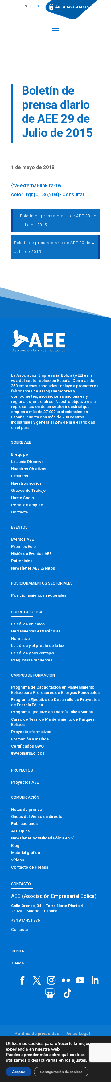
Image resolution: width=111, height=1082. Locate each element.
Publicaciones (24, 823)
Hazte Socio (22, 497)
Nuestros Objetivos (28, 468)
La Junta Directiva (27, 461)
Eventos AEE (22, 539)
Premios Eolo (23, 546)
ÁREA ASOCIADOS (72, 7)
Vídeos (17, 860)
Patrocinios (21, 560)
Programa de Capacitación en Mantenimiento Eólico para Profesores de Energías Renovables (55, 690)
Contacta (19, 512)
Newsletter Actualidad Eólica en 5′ (42, 838)
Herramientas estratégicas (35, 631)
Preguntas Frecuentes (31, 660)
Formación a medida (30, 739)
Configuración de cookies (61, 1071)
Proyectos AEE (25, 782)
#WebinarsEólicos (27, 753)
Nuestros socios (26, 483)
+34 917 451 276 (25, 920)
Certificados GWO (27, 746)
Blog (15, 845)
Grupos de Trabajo (28, 490)
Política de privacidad (37, 1033)
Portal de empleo (27, 505)
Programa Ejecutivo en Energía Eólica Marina (52, 712)
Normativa (20, 638)
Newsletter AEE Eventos (33, 568)
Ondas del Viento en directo (36, 816)
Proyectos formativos (31, 731)
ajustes (79, 1060)
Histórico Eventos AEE (31, 553)
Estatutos (19, 476)
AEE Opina (20, 831)
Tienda (17, 963)
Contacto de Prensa (29, 867)
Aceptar (18, 1071)
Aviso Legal (78, 1033)
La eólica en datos (28, 624)
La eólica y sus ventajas (32, 653)
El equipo (19, 454)
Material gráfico (25, 852)
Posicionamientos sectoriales (38, 595)
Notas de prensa (26, 809)
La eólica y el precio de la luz (37, 645)
